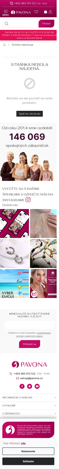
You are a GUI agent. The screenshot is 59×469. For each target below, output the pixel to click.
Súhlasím (28, 461)
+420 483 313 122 (25, 3)
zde (23, 443)
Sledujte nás (10, 204)
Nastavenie (28, 451)
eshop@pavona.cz (31, 378)
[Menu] (5, 13)
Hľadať (46, 23)
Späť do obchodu (29, 113)
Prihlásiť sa (29, 344)
